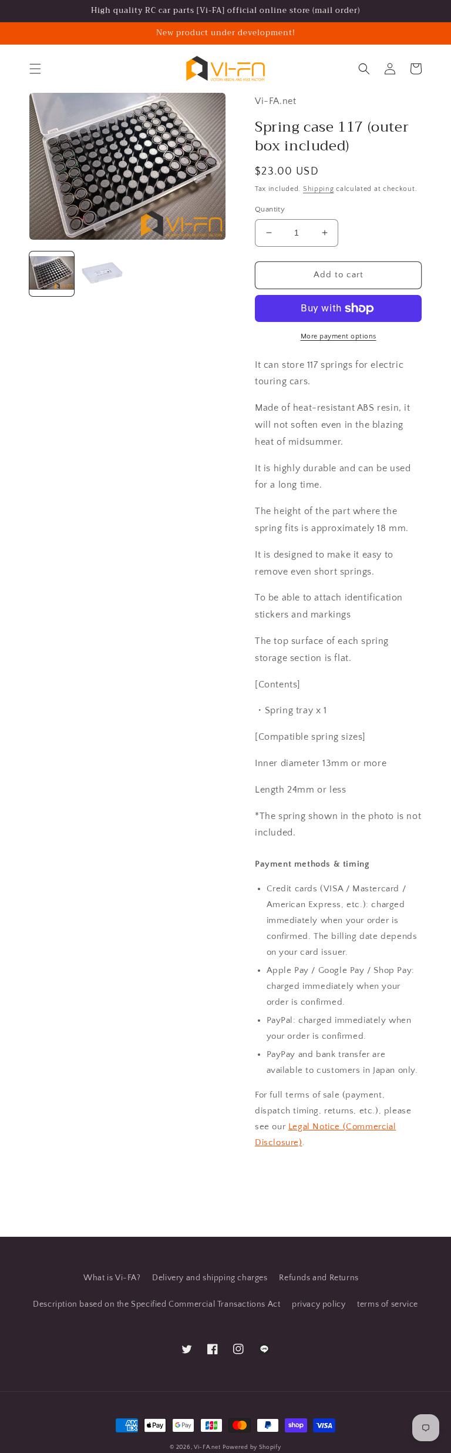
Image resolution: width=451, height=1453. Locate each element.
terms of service (387, 1304)
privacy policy (318, 1304)
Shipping (318, 189)
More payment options (338, 336)
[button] (35, 69)
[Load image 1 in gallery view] (51, 273)
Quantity (270, 209)
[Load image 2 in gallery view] (102, 273)
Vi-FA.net (207, 1447)
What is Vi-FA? (111, 1278)
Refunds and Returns (318, 1278)
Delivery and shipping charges (209, 1278)
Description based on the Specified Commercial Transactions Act (156, 1304)
